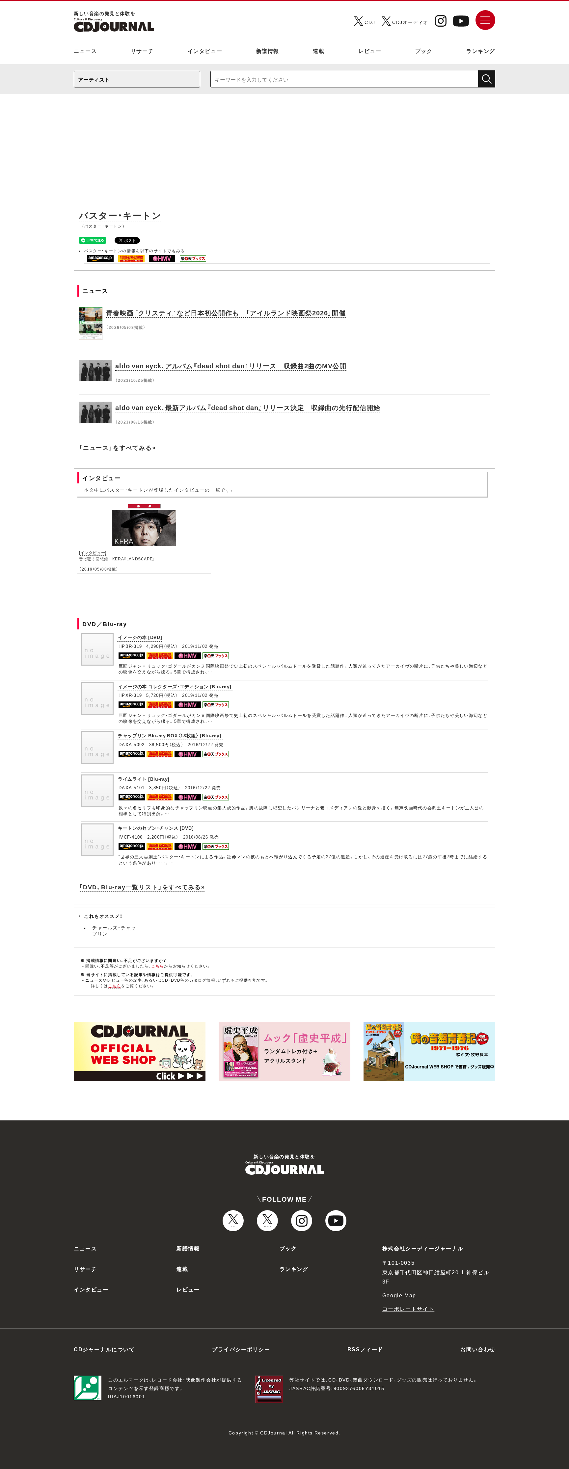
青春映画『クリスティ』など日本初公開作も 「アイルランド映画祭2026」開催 (226, 312)
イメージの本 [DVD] (140, 637)
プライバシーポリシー (241, 1349)
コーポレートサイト (408, 1308)
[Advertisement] (284, 152)
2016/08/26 (195, 837)
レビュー (369, 51)
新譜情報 (267, 51)
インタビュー (205, 51)
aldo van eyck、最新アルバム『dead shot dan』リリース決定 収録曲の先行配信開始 (247, 407)
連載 (318, 51)
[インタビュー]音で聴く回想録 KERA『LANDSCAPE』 (117, 556)
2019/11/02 (194, 646)
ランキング (480, 51)
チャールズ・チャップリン (114, 930)
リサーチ (142, 51)
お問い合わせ (477, 1349)
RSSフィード (365, 1349)
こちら (157, 966)
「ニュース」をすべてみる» (117, 447)
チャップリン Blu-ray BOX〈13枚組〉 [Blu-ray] (170, 735)
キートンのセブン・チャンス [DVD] (156, 827)
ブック (424, 51)
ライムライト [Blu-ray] (144, 778)
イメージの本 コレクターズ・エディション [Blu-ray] (174, 686)
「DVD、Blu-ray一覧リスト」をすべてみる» (142, 886)
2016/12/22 (200, 744)
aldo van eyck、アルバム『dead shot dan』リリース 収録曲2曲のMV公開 (230, 365)
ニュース (85, 51)
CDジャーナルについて (104, 1349)
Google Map (399, 1295)
